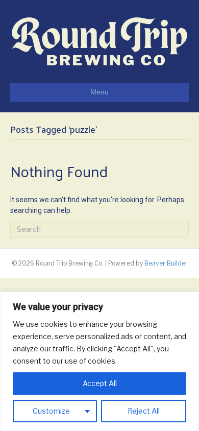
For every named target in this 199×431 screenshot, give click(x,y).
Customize (51, 410)
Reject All (144, 410)
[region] (99, 361)
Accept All (100, 383)
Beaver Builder (166, 263)
